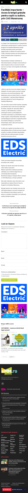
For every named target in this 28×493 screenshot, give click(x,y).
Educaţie (12, 441)
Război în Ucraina (21, 436)
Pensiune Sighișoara (5, 486)
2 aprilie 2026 (14, 21)
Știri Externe (22, 444)
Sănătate (21, 438)
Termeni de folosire (5, 483)
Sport (20, 442)
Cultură (12, 437)
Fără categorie (12, 444)
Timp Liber (22, 450)
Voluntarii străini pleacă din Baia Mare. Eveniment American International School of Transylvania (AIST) (14, 405)
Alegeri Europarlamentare (6, 440)
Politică (12, 450)
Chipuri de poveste (4, 452)
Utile (20, 452)
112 (2, 435)
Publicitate (13, 452)
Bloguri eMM (4, 450)
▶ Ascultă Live (6, 489)
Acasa (2, 7)
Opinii (11, 448)
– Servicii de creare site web (13, 389)
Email (3, 258)
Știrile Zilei (22, 448)
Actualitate (7, 7)
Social (21, 440)
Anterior (4, 356)
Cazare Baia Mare (15, 484)
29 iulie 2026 (12, 332)
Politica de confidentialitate (8, 272)
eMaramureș (5, 332)
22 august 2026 (6, 400)
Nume (3, 251)
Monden (12, 446)
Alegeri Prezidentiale (4, 445)
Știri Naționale (23, 446)
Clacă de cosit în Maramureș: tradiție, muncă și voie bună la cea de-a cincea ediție (17, 461)
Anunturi (3, 448)
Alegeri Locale (5, 442)
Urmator (11, 356)
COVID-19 (12, 435)
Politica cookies (4, 484)
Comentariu (4, 231)
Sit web (3, 265)
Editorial (12, 439)
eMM (6, 21)
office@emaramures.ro (7, 379)
